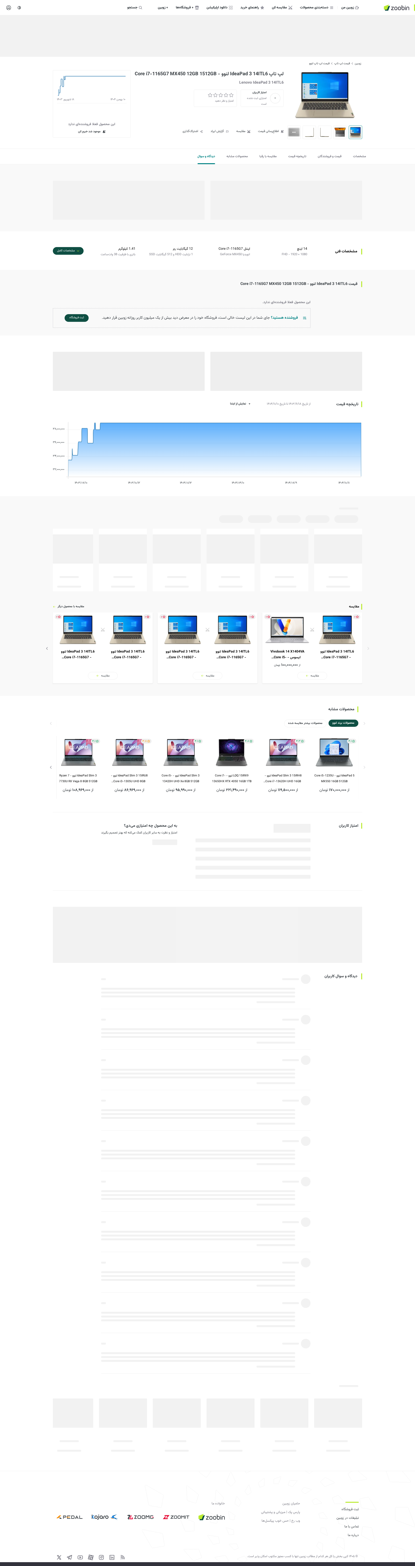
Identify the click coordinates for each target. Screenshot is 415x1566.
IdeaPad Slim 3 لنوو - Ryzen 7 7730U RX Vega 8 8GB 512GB (78, 779)
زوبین (358, 63)
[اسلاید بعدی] (47, 648)
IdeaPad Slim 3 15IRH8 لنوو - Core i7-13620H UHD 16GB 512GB (283, 779)
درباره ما (353, 1535)
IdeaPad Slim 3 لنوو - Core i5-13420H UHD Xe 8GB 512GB (181, 779)
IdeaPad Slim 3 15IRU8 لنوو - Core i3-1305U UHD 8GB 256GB (129, 779)
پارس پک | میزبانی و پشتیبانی (280, 1512)
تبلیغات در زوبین (347, 1518)
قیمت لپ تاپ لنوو (319, 63)
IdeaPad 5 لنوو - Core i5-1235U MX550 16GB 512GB (334, 779)
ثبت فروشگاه (350, 1509)
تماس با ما (351, 1527)
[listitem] (312, 648)
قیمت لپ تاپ (342, 63)
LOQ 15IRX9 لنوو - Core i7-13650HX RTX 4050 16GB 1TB (231, 779)
